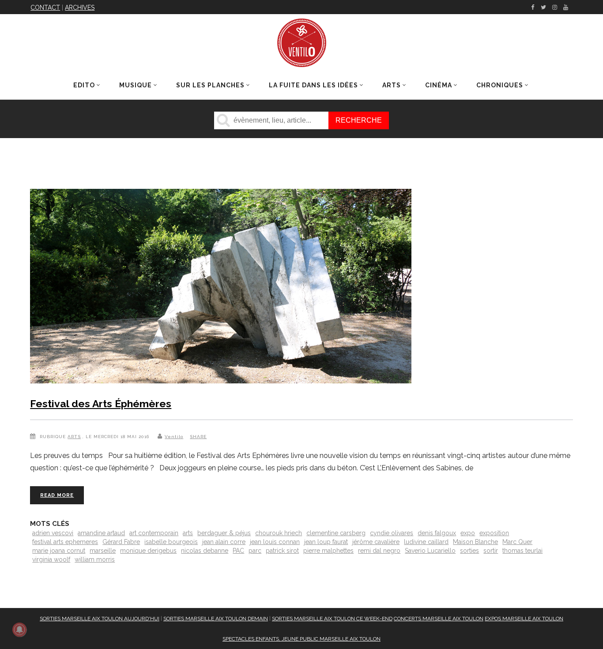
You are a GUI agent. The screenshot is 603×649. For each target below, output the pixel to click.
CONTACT (45, 7)
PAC (238, 550)
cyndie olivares (391, 532)
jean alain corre (223, 541)
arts (188, 532)
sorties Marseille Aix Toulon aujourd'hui (99, 618)
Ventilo (174, 436)
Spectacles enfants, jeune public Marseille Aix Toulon (301, 639)
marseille (103, 550)
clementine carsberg (336, 532)
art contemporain (153, 532)
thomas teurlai (522, 550)
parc (255, 550)
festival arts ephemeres (65, 541)
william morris (95, 559)
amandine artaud (101, 532)
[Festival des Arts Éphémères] (220, 288)
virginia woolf (51, 559)
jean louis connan (275, 541)
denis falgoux (437, 532)
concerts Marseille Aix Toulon (438, 618)
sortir (490, 550)
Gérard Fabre (121, 541)
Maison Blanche (475, 541)
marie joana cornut (58, 550)
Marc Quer (517, 541)
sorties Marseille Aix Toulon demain (215, 618)
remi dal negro (379, 550)
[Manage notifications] (19, 630)
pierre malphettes (328, 550)
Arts (74, 436)
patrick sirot (282, 550)
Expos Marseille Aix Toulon (524, 618)
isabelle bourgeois (171, 541)
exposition (494, 532)
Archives (79, 7)
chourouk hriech (278, 532)
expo (467, 532)
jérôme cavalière (375, 541)
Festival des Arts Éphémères (100, 403)
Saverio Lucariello (430, 550)
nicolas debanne (204, 550)
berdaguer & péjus (224, 532)
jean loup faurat (326, 541)
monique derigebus (148, 550)
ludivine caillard (426, 541)
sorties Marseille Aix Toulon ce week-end (332, 618)
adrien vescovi (52, 532)
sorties (469, 550)
